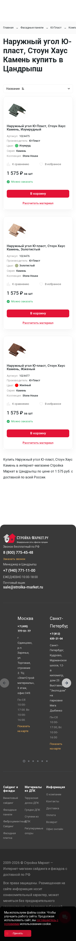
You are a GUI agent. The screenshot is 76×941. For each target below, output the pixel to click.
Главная (8, 27)
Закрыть (67, 937)
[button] (66, 683)
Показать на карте (24, 729)
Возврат (51, 822)
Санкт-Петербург (57, 622)
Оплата (51, 815)
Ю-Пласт (56, 27)
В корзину (38, 193)
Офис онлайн (54, 829)
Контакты (52, 801)
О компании (53, 794)
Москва (25, 618)
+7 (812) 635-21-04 (56, 636)
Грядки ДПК (32, 809)
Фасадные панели (31, 27)
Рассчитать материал (38, 203)
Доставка (52, 808)
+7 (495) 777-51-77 (24, 629)
